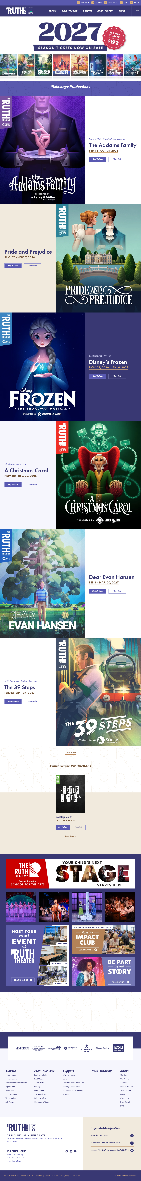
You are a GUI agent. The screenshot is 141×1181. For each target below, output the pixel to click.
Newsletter (112, 3)
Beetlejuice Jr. (64, 817)
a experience (126, 1176)
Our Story (124, 1075)
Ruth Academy (105, 11)
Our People (124, 1079)
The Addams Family (112, 144)
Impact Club (10, 1086)
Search (136, 11)
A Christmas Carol (26, 470)
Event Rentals (125, 1102)
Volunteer (66, 1094)
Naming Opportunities (71, 1086)
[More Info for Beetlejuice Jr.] (70, 794)
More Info (117, 159)
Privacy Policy (64, 1176)
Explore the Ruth (40, 1075)
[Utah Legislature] (70, 1048)
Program (85, 3)
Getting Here (39, 1090)
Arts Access (10, 1102)
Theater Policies (40, 1094)
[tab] (13, 75)
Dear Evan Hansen (112, 576)
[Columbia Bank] (86, 1048)
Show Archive (125, 1090)
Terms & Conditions (51, 1176)
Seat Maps (38, 1079)
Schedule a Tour (40, 1098)
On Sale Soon (97, 591)
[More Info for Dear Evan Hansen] (42, 583)
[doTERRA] (22, 1048)
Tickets (52, 11)
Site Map (39, 1176)
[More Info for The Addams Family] (42, 150)
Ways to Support (69, 1075)
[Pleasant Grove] (54, 1048)
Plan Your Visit (70, 11)
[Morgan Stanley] (102, 1048)
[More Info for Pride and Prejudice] (98, 258)
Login (136, 3)
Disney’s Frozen (108, 361)
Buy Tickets (98, 159)
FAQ (122, 1106)
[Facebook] (66, 1151)
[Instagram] (71, 1151)
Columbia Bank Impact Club (73, 1082)
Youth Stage (10, 1090)
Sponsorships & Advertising (73, 1090)
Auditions (123, 1082)
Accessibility (39, 1082)
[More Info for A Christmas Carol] (98, 475)
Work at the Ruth (126, 1086)
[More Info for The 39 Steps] (98, 692)
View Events (70, 836)
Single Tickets (11, 1075)
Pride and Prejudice (28, 251)
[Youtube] (75, 1151)
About (121, 11)
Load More (70, 753)
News (122, 1094)
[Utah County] (38, 1048)
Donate (98, 3)
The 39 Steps (19, 687)
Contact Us (124, 1098)
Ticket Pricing (11, 1098)
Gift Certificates (11, 1094)
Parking (37, 1086)
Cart (125, 3)
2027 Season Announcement (16, 1082)
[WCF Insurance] (118, 1048)
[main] (70, 524)
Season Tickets (11, 1079)
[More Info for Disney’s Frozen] (42, 367)
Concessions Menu (41, 1102)
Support (87, 11)
